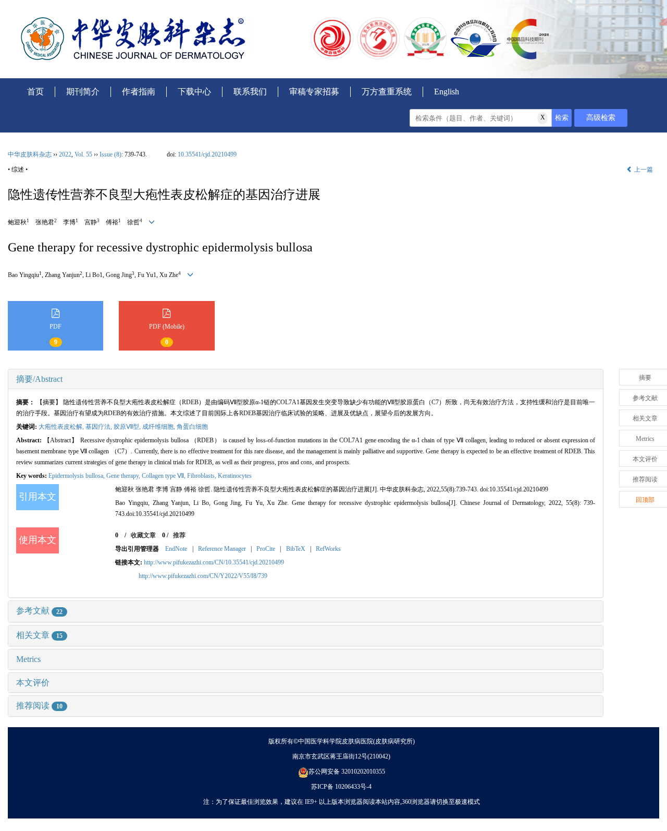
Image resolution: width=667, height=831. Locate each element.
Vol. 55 (83, 154)
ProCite (265, 548)
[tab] (305, 379)
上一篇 (643, 169)
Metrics (28, 659)
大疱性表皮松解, (62, 426)
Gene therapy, (124, 475)
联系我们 (250, 91)
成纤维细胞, (159, 426)
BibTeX (295, 548)
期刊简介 (83, 91)
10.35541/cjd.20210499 (207, 154)
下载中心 (194, 91)
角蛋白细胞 (192, 426)
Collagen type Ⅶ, (164, 475)
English (446, 91)
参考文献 (39, 610)
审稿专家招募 (314, 91)
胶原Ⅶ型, (128, 426)
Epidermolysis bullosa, (77, 475)
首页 (35, 91)
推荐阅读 (39, 705)
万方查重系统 (387, 91)
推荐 (179, 535)
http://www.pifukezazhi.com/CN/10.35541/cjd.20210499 (214, 562)
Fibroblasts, (202, 475)
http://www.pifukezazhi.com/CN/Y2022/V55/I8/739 (203, 576)
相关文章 (39, 635)
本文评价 (33, 682)
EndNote (176, 548)
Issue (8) (110, 154)
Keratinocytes (235, 475)
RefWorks (328, 548)
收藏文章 (143, 535)
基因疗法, (99, 426)
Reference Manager (222, 548)
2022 (65, 154)
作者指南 (138, 91)
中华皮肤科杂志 (30, 154)
